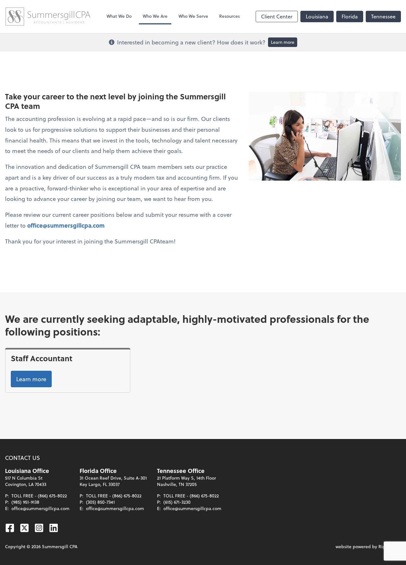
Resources (229, 16)
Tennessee (383, 16)
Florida (350, 16)
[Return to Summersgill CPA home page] (48, 16)
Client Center (276, 16)
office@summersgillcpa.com (66, 225)
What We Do (119, 16)
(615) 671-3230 (177, 502)
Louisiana (317, 16)
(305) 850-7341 (100, 502)
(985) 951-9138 (25, 502)
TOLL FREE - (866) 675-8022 (39, 495)
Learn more (282, 42)
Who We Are (155, 16)
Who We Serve (193, 16)
